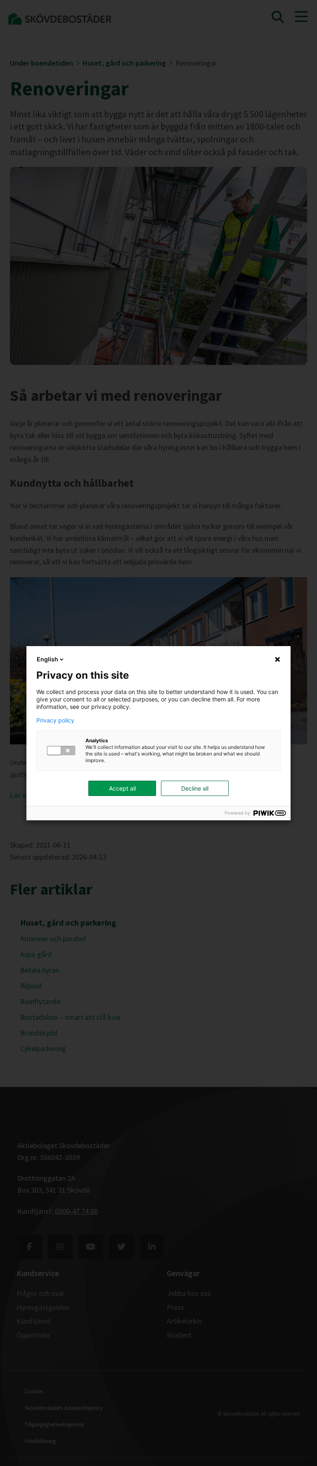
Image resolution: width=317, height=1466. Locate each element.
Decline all (194, 788)
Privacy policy (55, 720)
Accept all (122, 788)
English (47, 659)
